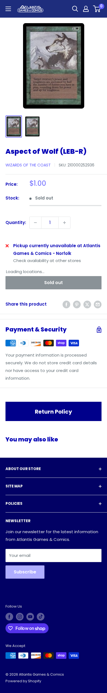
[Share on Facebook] (66, 304)
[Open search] (75, 9)
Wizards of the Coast (28, 165)
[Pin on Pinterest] (77, 304)
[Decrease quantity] (35, 222)
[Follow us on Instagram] (20, 617)
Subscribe (25, 572)
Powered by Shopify (23, 681)
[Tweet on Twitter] (87, 304)
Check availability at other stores (47, 260)
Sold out (53, 282)
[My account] (86, 9)
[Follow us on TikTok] (40, 617)
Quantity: (15, 222)
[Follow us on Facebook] (9, 617)
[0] (97, 9)
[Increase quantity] (64, 222)
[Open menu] (8, 9)
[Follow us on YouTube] (30, 617)
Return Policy (53, 412)
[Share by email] (98, 304)
